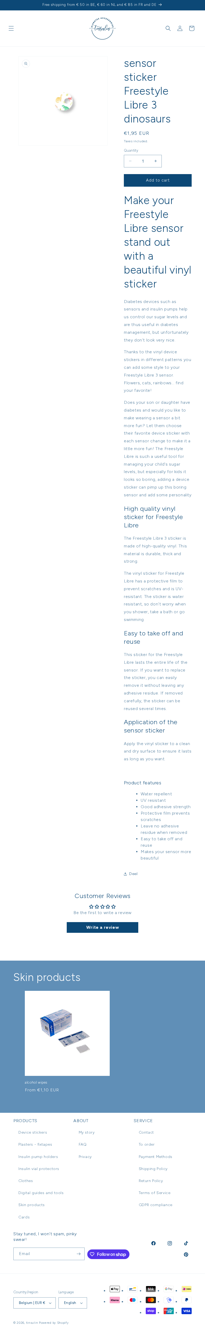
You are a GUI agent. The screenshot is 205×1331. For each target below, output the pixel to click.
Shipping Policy (153, 1169)
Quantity (131, 150)
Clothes (25, 1181)
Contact (146, 1132)
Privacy (85, 1156)
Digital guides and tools (41, 1193)
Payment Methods (155, 1156)
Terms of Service (155, 1193)
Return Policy (151, 1181)
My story (87, 1132)
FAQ (83, 1144)
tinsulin (32, 1323)
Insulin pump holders (38, 1156)
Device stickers (32, 1132)
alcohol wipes (36, 1082)
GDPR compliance (155, 1205)
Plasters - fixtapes (35, 1144)
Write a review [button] (102, 927)
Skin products (31, 1205)
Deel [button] (133, 874)
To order (147, 1144)
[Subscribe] (78, 1254)
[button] (11, 28)
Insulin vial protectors (38, 1169)
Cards (24, 1217)
